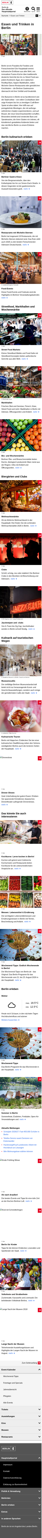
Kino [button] (3, 1423)
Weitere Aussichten (9, 1020)
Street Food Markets (10, 350)
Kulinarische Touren (10, 737)
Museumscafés (8, 681)
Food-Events (7, 289)
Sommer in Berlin (9, 1113)
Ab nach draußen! (9, 1195)
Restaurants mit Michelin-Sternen (17, 233)
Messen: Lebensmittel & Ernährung (17, 912)
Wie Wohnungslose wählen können (18, 1151)
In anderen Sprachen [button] (11, 1519)
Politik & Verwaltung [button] (10, 1491)
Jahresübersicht (9, 1390)
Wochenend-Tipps (9, 1063)
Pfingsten (7, 1396)
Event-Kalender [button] (8, 1370)
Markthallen (6, 403)
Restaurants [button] (7, 1437)
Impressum (7, 1465)
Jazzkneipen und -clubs (12, 623)
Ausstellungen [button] (8, 1416)
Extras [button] (4, 1512)
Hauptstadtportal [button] (9, 1458)
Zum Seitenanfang (29, 1363)
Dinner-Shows (7, 793)
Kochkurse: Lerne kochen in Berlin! (17, 856)
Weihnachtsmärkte (10, 516)
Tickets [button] (4, 1409)
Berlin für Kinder (9, 1244)
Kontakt (6, 1471)
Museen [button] (5, 1430)
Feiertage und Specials (13, 1383)
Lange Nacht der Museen (12, 1344)
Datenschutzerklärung (12, 1478)
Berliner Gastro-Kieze (11, 177)
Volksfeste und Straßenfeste (14, 1294)
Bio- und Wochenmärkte (12, 456)
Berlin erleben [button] (7, 1505)
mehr (26, 189)
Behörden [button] (5, 1498)
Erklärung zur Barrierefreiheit (15, 1484)
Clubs (4, 570)
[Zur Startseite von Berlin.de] (8, 1450)
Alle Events (8, 1403)
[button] (38, 15)
